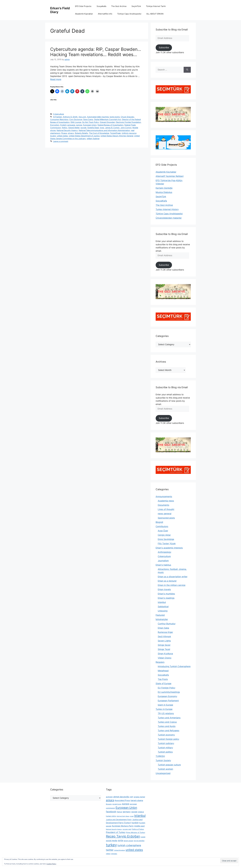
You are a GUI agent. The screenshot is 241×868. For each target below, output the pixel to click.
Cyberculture (58, 114)
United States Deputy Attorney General (117, 136)
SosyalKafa (161, 201)
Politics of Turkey (138, 829)
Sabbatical (163, 606)
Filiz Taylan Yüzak (167, 543)
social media (111, 840)
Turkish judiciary (166, 743)
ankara (110, 800)
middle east (139, 826)
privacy (71, 133)
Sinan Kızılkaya (165, 653)
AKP (131, 797)
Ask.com (82, 117)
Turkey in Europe (164, 709)
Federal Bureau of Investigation (110, 125)
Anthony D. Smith (70, 117)
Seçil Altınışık (164, 636)
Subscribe (164, 47)
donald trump (116, 804)
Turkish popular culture (169, 764)
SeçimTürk (136, 6)
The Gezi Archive (119, 6)
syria (120, 840)
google (83, 128)
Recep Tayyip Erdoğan (123, 836)
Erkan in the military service (171, 585)
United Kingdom (119, 850)
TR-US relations (166, 713)
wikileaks (114, 854)
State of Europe (163, 683)
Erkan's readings (166, 598)
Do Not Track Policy (90, 122)
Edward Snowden (107, 122)
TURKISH (160, 756)
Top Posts (163, 679)
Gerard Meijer (73, 128)
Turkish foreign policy (168, 739)
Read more (55, 79)
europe (79, 125)
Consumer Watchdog (59, 119)
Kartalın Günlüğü (164, 188)
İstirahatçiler (162, 619)
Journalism (163, 560)
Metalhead (163, 670)
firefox (64, 128)
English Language (67, 125)
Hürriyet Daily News (123, 816)
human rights (111, 816)
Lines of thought (166, 509)
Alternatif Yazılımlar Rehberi (170, 176)
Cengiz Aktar (164, 535)
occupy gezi (127, 829)
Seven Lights (164, 640)
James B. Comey (112, 128)
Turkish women (165, 769)
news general (164, 513)
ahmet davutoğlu (121, 797)
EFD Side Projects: (83, 6)
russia (143, 837)
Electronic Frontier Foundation (128, 122)
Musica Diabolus (164, 192)
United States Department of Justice (84, 136)
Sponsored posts (166, 518)
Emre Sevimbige (166, 539)
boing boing (115, 117)
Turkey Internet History (167, 209)
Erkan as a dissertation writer (172, 576)
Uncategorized (163, 773)
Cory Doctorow (75, 119)
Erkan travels (164, 589)
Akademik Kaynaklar (84, 14)
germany (127, 812)
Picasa (64, 133)
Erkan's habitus (163, 565)
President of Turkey (115, 832)
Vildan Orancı (164, 658)
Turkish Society (163, 760)
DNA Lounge (76, 122)
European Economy (167, 696)
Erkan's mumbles (166, 593)
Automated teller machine (98, 117)
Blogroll (159, 522)
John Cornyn (125, 128)
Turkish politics (165, 752)
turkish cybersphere (129, 845)
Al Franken (57, 117)
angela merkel (139, 797)
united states (62, 136)
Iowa (102, 128)
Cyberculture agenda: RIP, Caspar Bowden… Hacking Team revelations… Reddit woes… (95, 52)
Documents (163, 505)
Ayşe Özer (163, 530)
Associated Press (122, 800)
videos (108, 854)
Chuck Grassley (127, 117)
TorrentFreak (115, 133)
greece (141, 812)
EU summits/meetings (169, 692)
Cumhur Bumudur (166, 623)
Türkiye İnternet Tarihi (156, 6)
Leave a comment (60, 141)
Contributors (162, 526)
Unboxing (162, 611)
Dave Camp (88, 119)
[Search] (187, 70)
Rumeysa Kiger (165, 632)
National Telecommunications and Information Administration (104, 130)
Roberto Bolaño (81, 133)
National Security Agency (67, 130)
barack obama (137, 800)
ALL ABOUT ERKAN (154, 14)
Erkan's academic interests (169, 548)
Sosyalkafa (101, 6)
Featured (160, 615)
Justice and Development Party (119, 820)
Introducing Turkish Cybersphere (174, 666)
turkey (111, 845)
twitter (109, 849)
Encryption (54, 125)
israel (132, 816)
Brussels (109, 804)
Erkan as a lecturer (167, 581)
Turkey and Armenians (169, 717)
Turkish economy (166, 735)
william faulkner (93, 138)
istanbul (162, 602)
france (119, 812)
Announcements (164, 496)
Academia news (166, 501)
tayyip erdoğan (139, 841)
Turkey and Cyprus (167, 722)
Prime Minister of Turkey (135, 832)
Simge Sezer (164, 645)
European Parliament (168, 700)
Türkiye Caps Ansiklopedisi (129, 14)
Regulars (160, 662)
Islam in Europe (165, 705)
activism (109, 797)
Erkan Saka (163, 628)
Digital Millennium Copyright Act (107, 119)
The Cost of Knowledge (99, 133)
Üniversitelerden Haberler (169, 218)
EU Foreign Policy (166, 688)
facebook (111, 811)
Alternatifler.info (105, 14)
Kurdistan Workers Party (123, 826)
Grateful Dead (93, 128)
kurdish (135, 822)
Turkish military (165, 747)
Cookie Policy (51, 864)
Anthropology (164, 552)
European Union (90, 125)
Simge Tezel (164, 649)
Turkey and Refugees (168, 730)
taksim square (128, 841)
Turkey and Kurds (166, 726)
